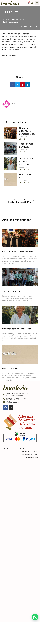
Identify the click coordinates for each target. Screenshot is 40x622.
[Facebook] (5, 407)
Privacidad (25, 451)
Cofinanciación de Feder (28, 454)
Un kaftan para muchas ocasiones (26, 161)
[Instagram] (11, 407)
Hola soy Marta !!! (10, 368)
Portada (24, 27)
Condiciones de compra (28, 449)
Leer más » (24, 139)
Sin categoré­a (11, 22)
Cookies (34, 451)
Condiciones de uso (11, 449)
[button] (37, 3)
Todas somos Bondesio (12, 291)
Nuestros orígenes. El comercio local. (27, 131)
